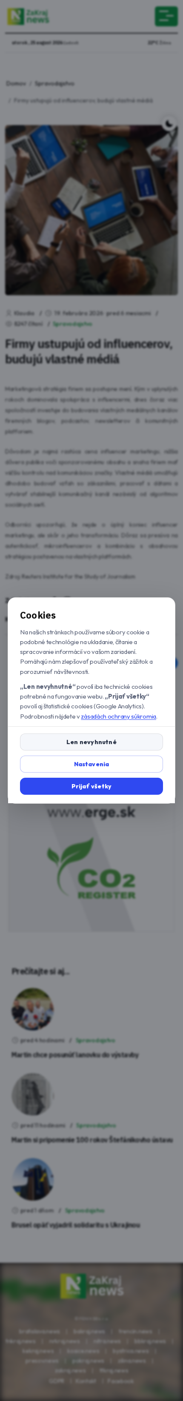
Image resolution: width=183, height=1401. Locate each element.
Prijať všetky (91, 786)
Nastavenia (91, 764)
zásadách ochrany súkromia (118, 716)
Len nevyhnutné (91, 742)
